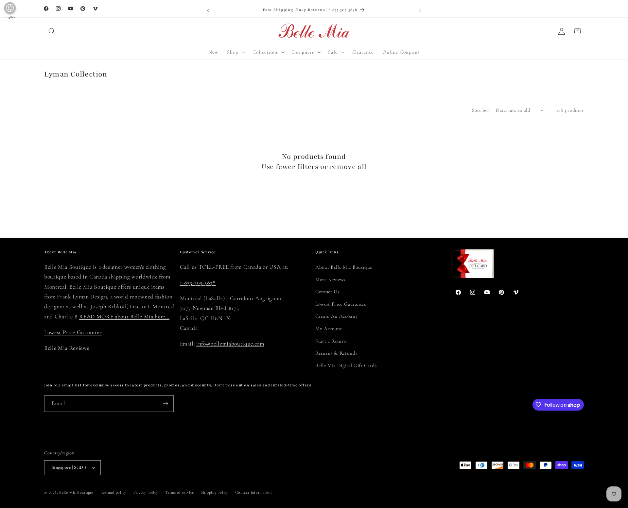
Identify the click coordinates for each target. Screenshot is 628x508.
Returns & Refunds (336, 353)
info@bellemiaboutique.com (230, 343)
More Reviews (330, 279)
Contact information (253, 492)
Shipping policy (214, 492)
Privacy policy (145, 492)
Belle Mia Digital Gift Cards (345, 365)
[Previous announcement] (208, 10)
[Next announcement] (420, 10)
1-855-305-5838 (198, 282)
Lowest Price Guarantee (73, 332)
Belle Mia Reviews (66, 348)
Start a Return (331, 341)
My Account (328, 328)
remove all (348, 167)
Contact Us (327, 292)
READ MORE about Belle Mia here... (124, 316)
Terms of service (179, 492)
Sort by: (480, 110)
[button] (52, 31)
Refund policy (113, 492)
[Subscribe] (165, 403)
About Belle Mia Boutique (343, 267)
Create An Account (336, 316)
